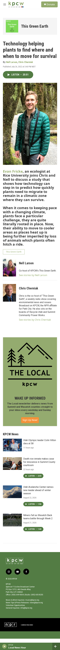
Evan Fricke (13, 171)
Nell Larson (11, 62)
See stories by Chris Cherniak (35, 319)
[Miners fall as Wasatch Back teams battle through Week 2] (12, 520)
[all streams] (56, 646)
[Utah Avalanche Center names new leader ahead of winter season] (12, 491)
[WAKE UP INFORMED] (30, 364)
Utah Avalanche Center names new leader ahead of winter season (38, 490)
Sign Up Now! (30, 420)
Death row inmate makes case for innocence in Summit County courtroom (39, 462)
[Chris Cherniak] (9, 293)
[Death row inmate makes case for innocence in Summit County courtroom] (12, 463)
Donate (51, 4)
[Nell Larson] (9, 267)
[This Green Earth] (12, 26)
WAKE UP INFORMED (30, 398)
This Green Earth (34, 26)
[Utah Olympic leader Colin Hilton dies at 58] (12, 445)
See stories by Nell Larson (33, 275)
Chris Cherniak (25, 62)
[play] (4, 646)
